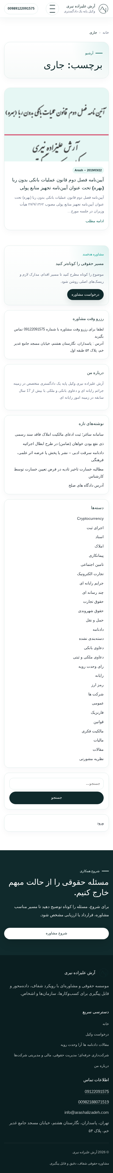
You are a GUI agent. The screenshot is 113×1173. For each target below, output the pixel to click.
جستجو (56, 797)
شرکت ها (96, 694)
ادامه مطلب (95, 221)
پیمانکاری (96, 555)
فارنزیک (97, 712)
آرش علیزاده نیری (80, 6)
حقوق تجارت (93, 602)
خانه (106, 33)
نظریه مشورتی (91, 759)
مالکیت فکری (93, 731)
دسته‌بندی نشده (91, 639)
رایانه (99, 675)
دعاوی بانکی (94, 648)
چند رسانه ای (93, 592)
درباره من (101, 1066)
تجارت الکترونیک (90, 574)
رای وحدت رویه (91, 666)
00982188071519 (93, 1102)
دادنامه (98, 629)
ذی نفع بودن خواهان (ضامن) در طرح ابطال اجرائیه (63, 444)
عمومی (98, 703)
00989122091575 (21, 8)
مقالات (98, 749)
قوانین (99, 722)
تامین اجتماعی (92, 565)
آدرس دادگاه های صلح (86, 485)
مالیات (99, 740)
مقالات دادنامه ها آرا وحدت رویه (85, 1045)
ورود (100, 823)
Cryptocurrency (90, 518)
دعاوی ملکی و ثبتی (88, 657)
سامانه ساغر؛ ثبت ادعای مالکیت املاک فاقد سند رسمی (59, 434)
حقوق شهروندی (91, 611)
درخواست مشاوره (85, 294)
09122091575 (34, 329)
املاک (99, 546)
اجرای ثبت (95, 528)
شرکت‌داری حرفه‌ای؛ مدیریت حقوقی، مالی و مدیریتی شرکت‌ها (61, 1055)
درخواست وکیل (97, 1034)
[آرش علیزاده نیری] (103, 8)
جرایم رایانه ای (92, 583)
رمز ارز (97, 685)
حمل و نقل (95, 620)
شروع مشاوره (56, 933)
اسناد (99, 537)
